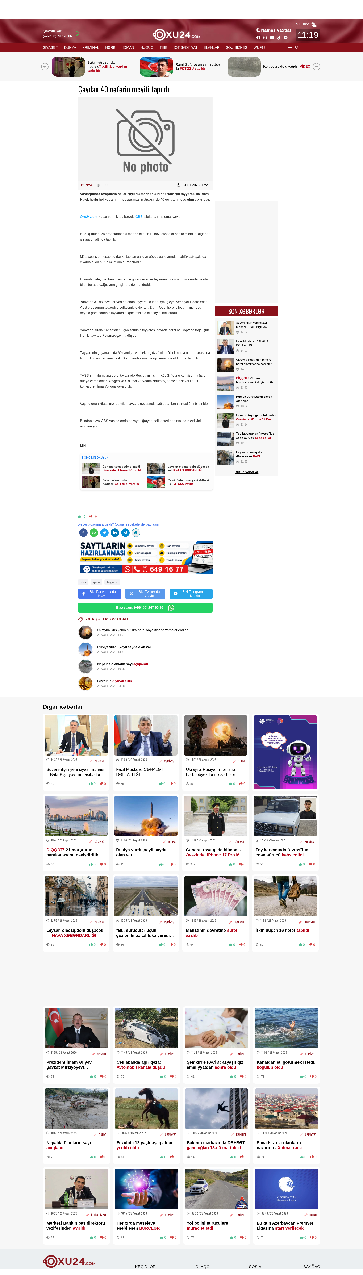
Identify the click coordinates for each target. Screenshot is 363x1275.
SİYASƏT (50, 48)
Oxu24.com (88, 216)
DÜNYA (70, 48)
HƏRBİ (110, 48)
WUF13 (259, 48)
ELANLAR (212, 48)
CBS (139, 216)
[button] (317, 66)
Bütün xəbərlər (246, 472)
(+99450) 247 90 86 (57, 36)
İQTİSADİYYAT (185, 48)
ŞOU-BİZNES (236, 48)
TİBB (163, 48)
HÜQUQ (146, 48)
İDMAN (128, 48)
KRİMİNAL (90, 48)
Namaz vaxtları (277, 30)
